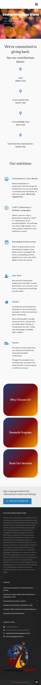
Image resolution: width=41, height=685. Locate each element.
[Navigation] (36, 4)
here (14, 260)
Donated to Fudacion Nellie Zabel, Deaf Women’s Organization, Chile (19, 595)
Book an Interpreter (18, 501)
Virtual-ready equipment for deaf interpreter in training (18, 589)
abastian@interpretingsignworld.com (18, 633)
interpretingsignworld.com (14, 636)
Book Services (20, 31)
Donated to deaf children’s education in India (18, 605)
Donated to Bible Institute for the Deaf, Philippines (19, 609)
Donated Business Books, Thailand (14, 601)
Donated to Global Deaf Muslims (13, 613)
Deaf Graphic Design (32, 31)
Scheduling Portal (8, 31)
